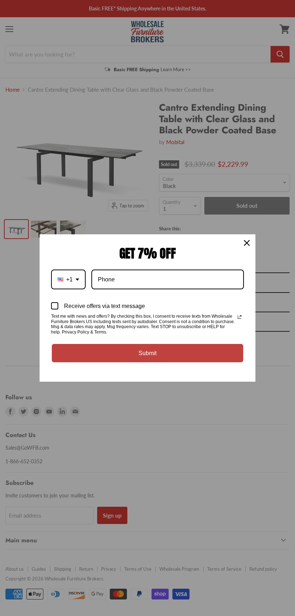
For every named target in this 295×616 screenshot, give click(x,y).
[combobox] (68, 279)
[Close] (246, 243)
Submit (147, 353)
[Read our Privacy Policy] (239, 317)
